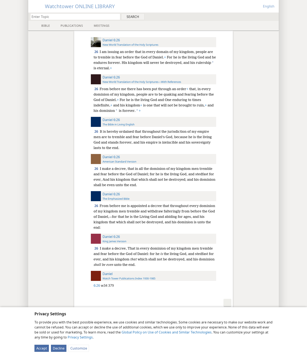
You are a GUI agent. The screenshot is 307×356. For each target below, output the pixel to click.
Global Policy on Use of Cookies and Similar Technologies (167, 332)
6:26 (97, 285)
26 (96, 51)
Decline (59, 348)
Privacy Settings (80, 337)
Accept (41, 348)
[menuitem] (274, 16)
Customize (78, 348)
